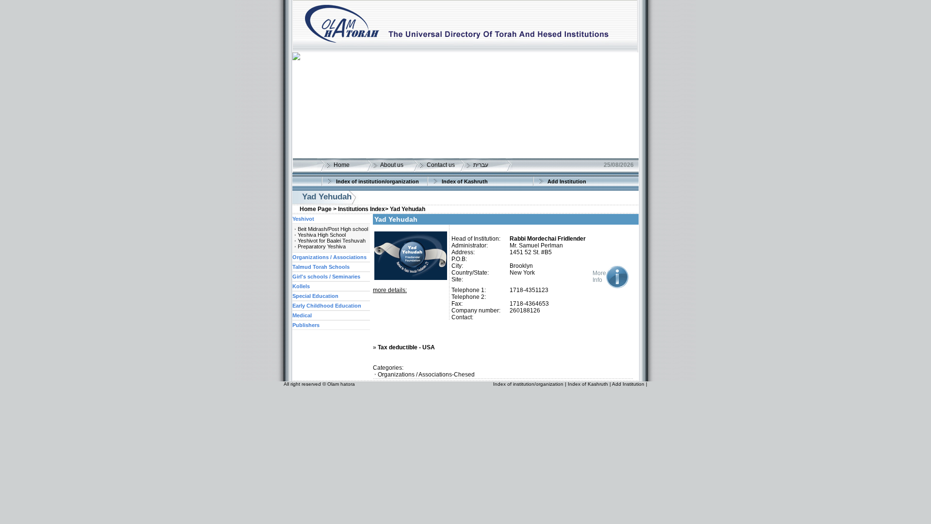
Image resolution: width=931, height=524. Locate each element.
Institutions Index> (363, 209)
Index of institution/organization (377, 181)
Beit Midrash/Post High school (333, 229)
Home (342, 165)
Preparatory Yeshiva (322, 246)
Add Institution (566, 181)
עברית (480, 165)
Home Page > (318, 209)
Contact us (441, 165)
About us (391, 165)
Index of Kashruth (465, 181)
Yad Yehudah (407, 209)
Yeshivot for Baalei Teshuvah (332, 241)
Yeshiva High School (322, 235)
